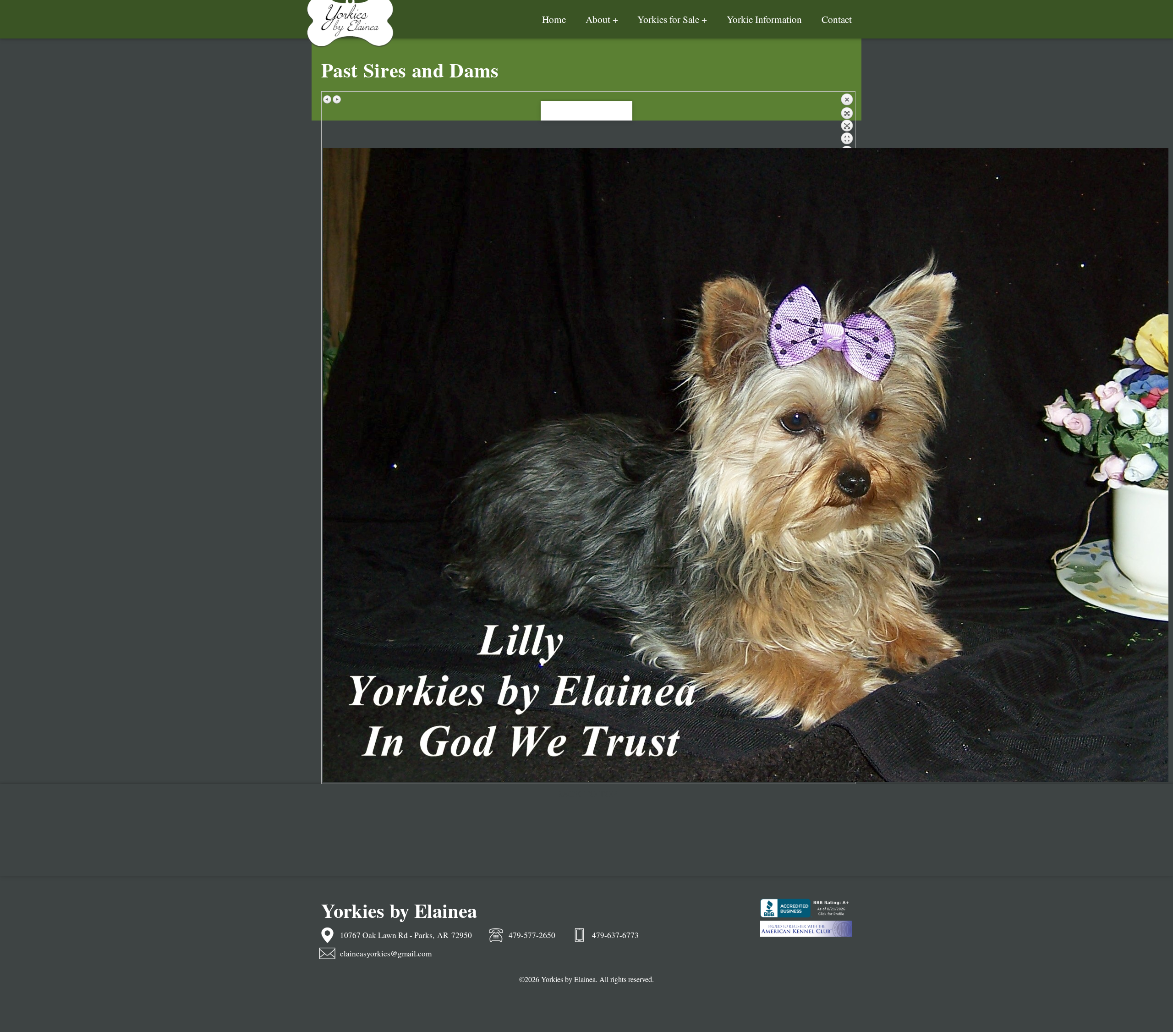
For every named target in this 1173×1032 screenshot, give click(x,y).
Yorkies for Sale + (672, 19)
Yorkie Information (764, 19)
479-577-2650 (532, 935)
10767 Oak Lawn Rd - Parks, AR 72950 (406, 935)
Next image (336, 99)
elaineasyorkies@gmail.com (386, 953)
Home (554, 19)
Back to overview (847, 120)
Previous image (327, 99)
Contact (837, 19)
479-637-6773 (615, 935)
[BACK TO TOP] (586, 111)
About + (602, 19)
